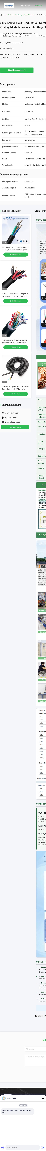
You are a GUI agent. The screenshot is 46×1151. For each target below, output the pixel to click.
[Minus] (43, 1098)
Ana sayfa (25, 6)
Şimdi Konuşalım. (15, 70)
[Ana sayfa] (9, 5)
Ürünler (38, 6)
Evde (4, 15)
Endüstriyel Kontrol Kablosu (25, 15)
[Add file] (2, 1147)
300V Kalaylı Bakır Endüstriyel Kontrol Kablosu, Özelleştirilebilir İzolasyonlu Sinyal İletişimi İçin (15, 249)
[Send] (43, 1147)
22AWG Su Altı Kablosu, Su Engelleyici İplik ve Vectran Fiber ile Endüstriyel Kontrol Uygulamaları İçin (15, 296)
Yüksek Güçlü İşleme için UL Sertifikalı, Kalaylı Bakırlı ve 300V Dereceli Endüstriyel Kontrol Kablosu (15, 389)
